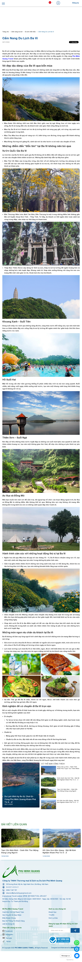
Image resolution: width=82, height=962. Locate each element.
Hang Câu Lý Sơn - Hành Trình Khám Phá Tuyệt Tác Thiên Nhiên (68, 767)
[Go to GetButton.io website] (70, 959)
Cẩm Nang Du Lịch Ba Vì (46, 31)
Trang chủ (5, 31)
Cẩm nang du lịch (17, 31)
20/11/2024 (5, 42)
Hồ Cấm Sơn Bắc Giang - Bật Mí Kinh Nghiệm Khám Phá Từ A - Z (68, 801)
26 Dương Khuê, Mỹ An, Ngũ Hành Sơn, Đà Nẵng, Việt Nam (27, 884)
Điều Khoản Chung (9, 918)
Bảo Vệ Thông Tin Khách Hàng (13, 921)
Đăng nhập (65, 3)
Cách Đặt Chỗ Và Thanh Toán (13, 912)
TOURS (51, 915)
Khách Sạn (52, 912)
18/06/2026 (5, 856)
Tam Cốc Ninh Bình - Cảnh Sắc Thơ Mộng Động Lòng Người (67, 790)
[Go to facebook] (77, 955)
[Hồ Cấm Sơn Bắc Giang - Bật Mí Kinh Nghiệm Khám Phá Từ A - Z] (62, 838)
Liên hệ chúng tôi (8, 924)
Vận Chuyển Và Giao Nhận (11, 915)
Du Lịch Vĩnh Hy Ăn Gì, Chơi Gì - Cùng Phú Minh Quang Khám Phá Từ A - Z (20, 799)
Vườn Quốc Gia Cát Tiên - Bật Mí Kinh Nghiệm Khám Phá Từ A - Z (68, 779)
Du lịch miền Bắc (30, 31)
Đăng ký (75, 3)
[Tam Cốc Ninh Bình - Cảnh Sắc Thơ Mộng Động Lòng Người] (20, 838)
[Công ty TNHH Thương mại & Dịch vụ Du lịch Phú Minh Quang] (21, 871)
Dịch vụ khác (53, 918)
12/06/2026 (46, 856)
